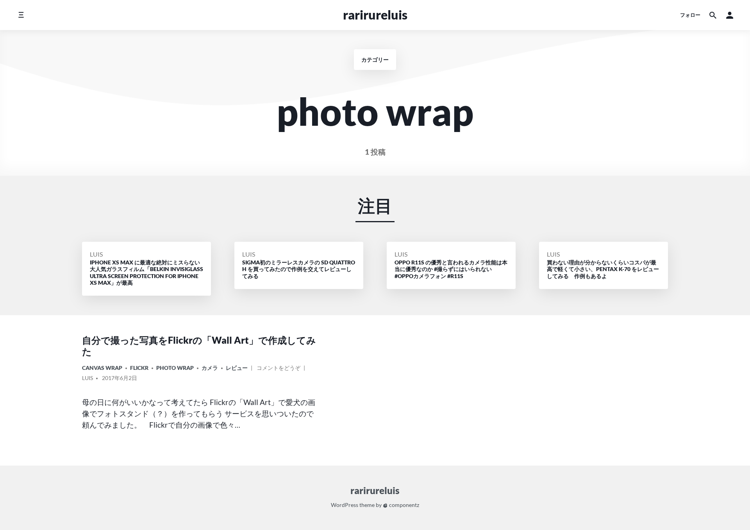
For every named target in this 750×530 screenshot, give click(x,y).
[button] (729, 15)
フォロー (690, 15)
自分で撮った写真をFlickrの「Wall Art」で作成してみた (199, 345)
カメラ (210, 367)
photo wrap (175, 367)
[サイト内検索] (713, 15)
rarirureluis (375, 14)
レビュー (237, 367)
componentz (403, 504)
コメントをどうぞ (278, 369)
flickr (139, 367)
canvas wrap (102, 367)
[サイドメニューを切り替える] (21, 15)
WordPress (344, 504)
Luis (96, 254)
